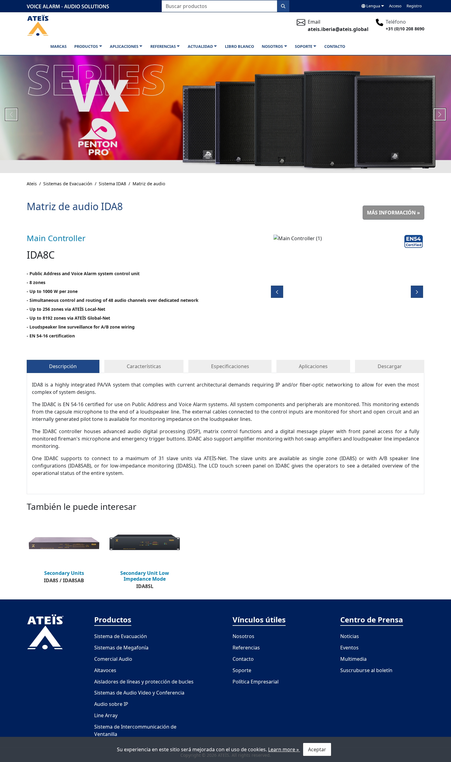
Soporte (242, 670)
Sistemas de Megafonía (121, 647)
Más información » (393, 212)
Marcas (58, 46)
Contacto (334, 46)
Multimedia (353, 659)
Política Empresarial (256, 681)
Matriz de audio (149, 184)
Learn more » (284, 749)
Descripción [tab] (63, 366)
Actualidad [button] (200, 46)
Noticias (349, 636)
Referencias (246, 647)
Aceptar (317, 749)
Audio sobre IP (111, 704)
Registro (414, 6)
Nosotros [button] (272, 46)
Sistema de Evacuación (120, 636)
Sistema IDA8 (112, 184)
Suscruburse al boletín (366, 670)
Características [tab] (144, 366)
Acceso (395, 6)
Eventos (349, 647)
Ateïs (32, 184)
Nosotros (243, 636)
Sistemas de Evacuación (67, 184)
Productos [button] (86, 46)
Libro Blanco (239, 46)
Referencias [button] (163, 46)
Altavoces (105, 670)
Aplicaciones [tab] (313, 366)
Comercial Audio (113, 659)
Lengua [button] (372, 6)
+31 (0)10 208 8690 (405, 29)
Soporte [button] (303, 46)
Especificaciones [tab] (230, 366)
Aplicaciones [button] (124, 46)
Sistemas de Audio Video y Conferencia (139, 692)
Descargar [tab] (390, 366)
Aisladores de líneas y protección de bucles (144, 681)
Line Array (106, 715)
